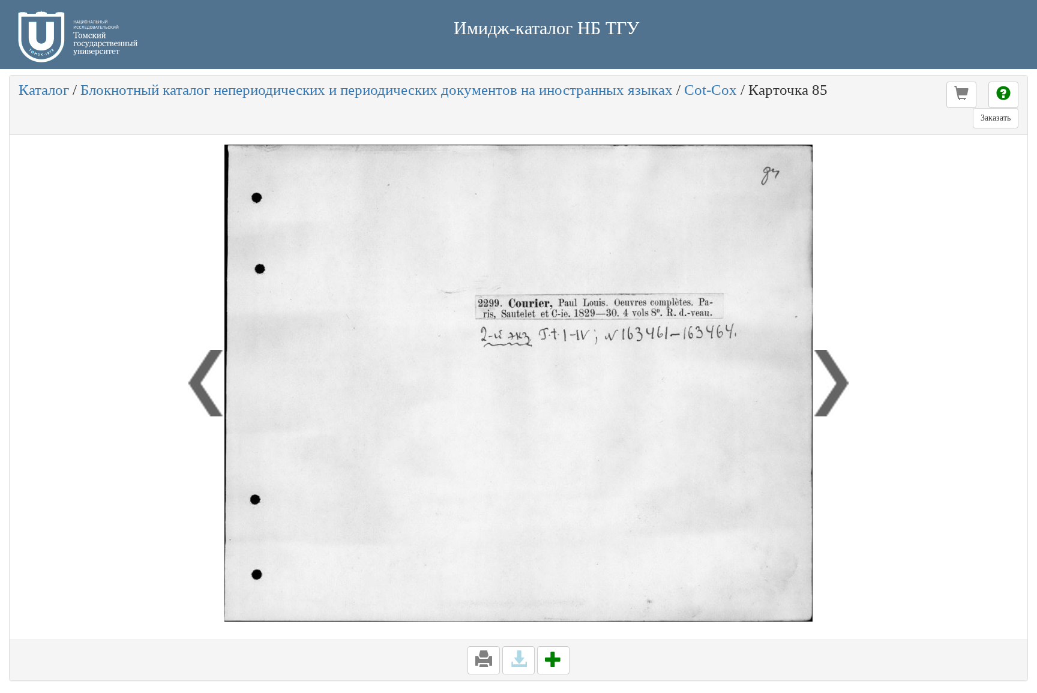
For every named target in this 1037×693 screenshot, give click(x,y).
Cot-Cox (710, 90)
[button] (961, 95)
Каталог (44, 90)
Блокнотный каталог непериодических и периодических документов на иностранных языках (376, 90)
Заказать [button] (996, 117)
